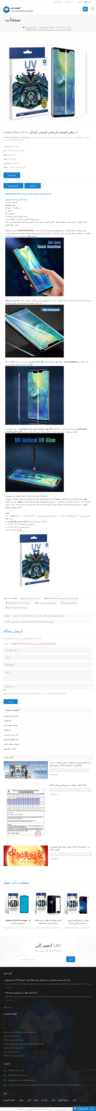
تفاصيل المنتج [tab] (13, 185)
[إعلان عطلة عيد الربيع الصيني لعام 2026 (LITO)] (26, 812)
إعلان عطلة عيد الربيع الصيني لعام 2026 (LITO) (68, 785)
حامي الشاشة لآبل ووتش (11, 1036)
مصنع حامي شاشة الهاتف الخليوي (17, 608)
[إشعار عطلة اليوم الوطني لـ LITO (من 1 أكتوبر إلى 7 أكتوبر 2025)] (26, 855)
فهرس (79, 2)
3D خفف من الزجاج (64, 27)
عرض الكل (7, 1007)
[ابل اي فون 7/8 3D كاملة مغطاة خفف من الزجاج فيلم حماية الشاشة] (18, 903)
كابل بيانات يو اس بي (11, 735)
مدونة (53, 1100)
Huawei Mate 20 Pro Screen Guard (19, 603)
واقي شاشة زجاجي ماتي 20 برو (47, 603)
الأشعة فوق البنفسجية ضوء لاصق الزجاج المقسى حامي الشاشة (24, 1044)
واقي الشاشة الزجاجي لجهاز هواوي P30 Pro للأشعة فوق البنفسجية (32, 621)
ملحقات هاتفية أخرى (11, 725)
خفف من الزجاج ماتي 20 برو (31, 598)
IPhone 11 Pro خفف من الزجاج (14, 1056)
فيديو (36, 1100)
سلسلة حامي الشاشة (46, 27)
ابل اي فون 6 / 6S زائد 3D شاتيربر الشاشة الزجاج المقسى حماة (78, 921)
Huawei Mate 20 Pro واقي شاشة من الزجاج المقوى (62, 598)
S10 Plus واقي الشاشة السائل (13, 1040)
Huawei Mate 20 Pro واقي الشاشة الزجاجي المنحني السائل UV (33, 644)
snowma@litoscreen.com (28, 1080)
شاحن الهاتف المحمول (11, 739)
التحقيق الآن (12, 175)
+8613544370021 (13, 1075)
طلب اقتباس (58, 2)
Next (91, 909)
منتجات (21, 1100)
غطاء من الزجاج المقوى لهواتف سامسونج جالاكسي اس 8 (48, 921)
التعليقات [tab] (32, 185)
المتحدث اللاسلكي (10, 749)
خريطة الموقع (63, 1100)
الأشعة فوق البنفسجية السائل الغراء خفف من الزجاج (20, 1032)
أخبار (29, 1100)
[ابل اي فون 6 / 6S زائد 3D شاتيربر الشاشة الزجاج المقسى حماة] (77, 903)
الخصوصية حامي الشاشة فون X (14, 1048)
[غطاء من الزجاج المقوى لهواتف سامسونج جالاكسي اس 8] (48, 903)
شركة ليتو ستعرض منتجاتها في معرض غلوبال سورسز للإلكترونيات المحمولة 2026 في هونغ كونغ (38, 980)
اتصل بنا (44, 1100)
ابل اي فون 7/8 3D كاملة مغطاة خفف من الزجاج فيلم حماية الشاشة (18, 921)
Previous (4, 909)
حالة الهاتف (7, 720)
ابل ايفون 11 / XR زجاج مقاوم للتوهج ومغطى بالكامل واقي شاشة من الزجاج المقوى (37, 616)
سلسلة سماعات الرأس (11, 744)
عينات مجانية (69, 2)
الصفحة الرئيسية (30, 27)
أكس (74, 1100)
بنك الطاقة (7, 730)
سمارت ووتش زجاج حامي (12, 1052)
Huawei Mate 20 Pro (25, 230)
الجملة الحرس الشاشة (70, 603)
